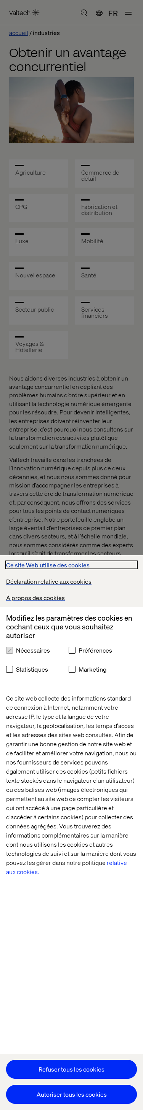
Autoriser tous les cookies (72, 1094)
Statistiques (32, 669)
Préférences (95, 650)
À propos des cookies (35, 597)
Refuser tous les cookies (71, 1069)
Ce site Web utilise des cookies (48, 565)
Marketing (92, 669)
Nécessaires (33, 650)
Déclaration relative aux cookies (49, 581)
